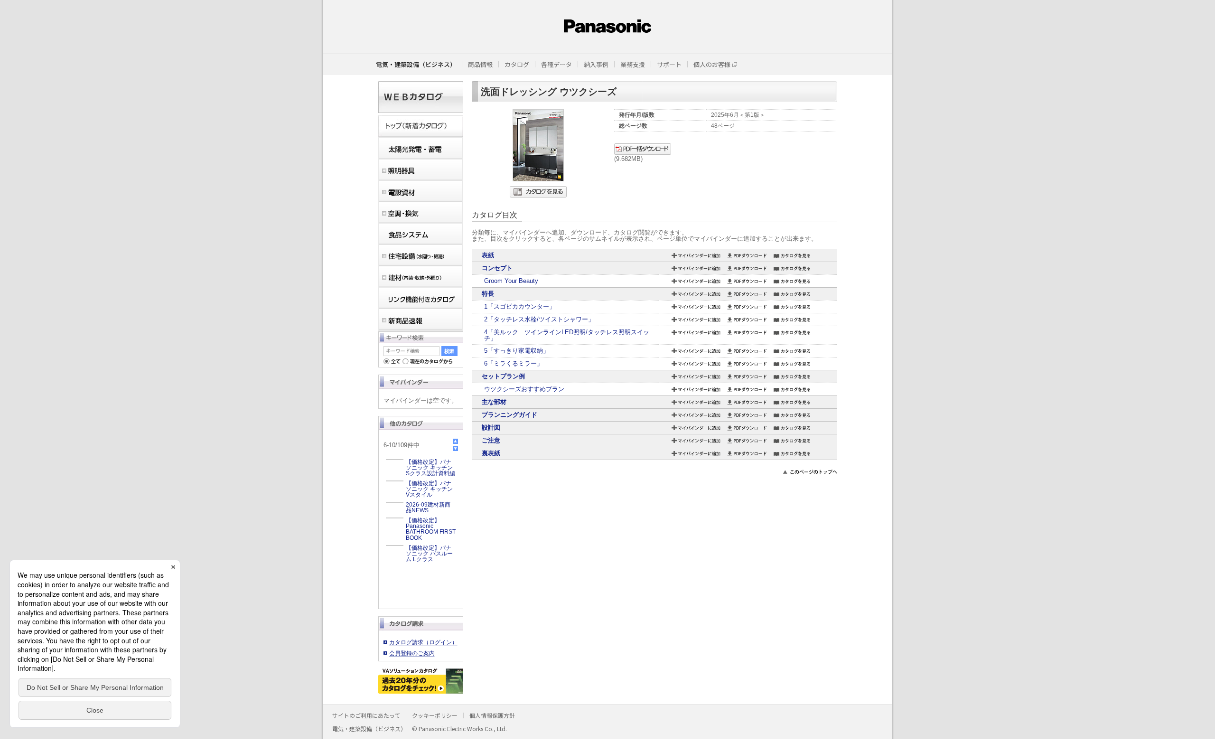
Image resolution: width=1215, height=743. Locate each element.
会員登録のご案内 (412, 653)
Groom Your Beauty (511, 280)
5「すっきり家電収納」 (516, 350)
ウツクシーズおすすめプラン (524, 389)
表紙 (488, 255)
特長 (491, 293)
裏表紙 (491, 453)
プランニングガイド (509, 414)
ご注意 (491, 440)
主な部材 (494, 401)
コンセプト (497, 268)
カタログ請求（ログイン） (423, 642)
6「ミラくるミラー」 (513, 363)
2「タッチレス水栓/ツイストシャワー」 (539, 319)
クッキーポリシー (435, 715)
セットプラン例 (503, 376)
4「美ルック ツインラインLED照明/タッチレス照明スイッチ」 (566, 335)
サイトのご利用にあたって (366, 715)
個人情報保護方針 (492, 715)
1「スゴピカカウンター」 (519, 306)
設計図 (491, 427)
